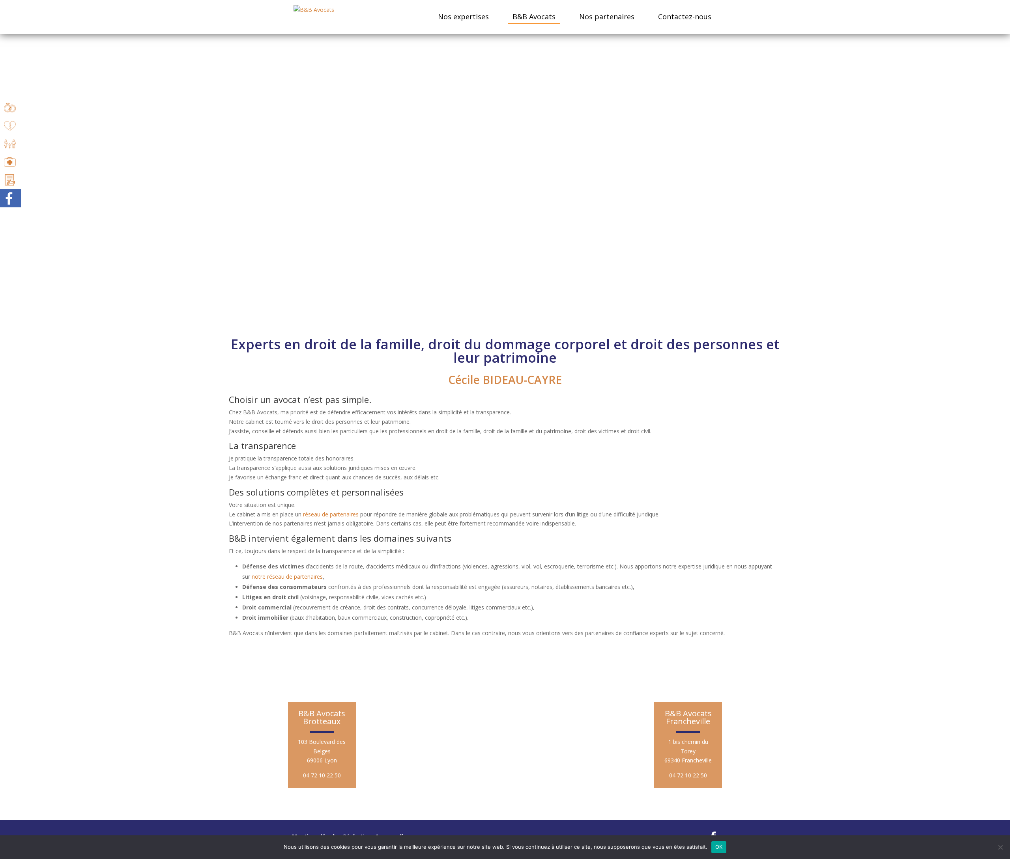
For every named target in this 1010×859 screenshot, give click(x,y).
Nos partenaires (606, 16)
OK (719, 847)
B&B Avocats (534, 16)
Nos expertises (463, 16)
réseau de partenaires (331, 514)
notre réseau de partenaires (287, 576)
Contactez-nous (684, 16)
